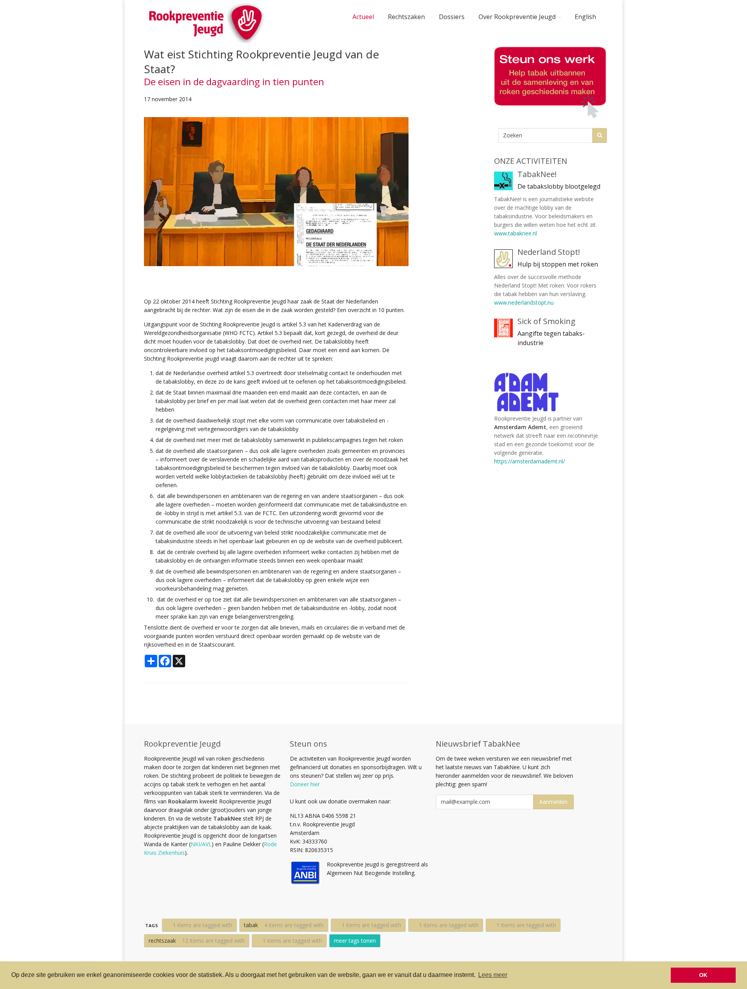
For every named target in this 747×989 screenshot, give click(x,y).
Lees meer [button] (492, 974)
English (585, 16)
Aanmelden (553, 801)
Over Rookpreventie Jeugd (517, 16)
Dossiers (452, 16)
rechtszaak (197, 940)
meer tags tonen (355, 940)
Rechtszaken (406, 16)
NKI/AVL (201, 844)
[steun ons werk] (548, 82)
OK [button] (703, 975)
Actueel (363, 16)
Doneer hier (305, 784)
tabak (284, 925)
